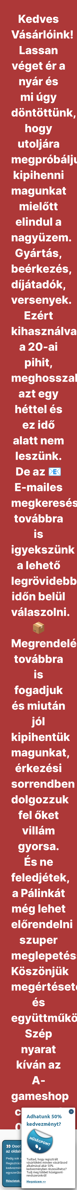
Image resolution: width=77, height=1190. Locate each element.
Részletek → (15, 1181)
